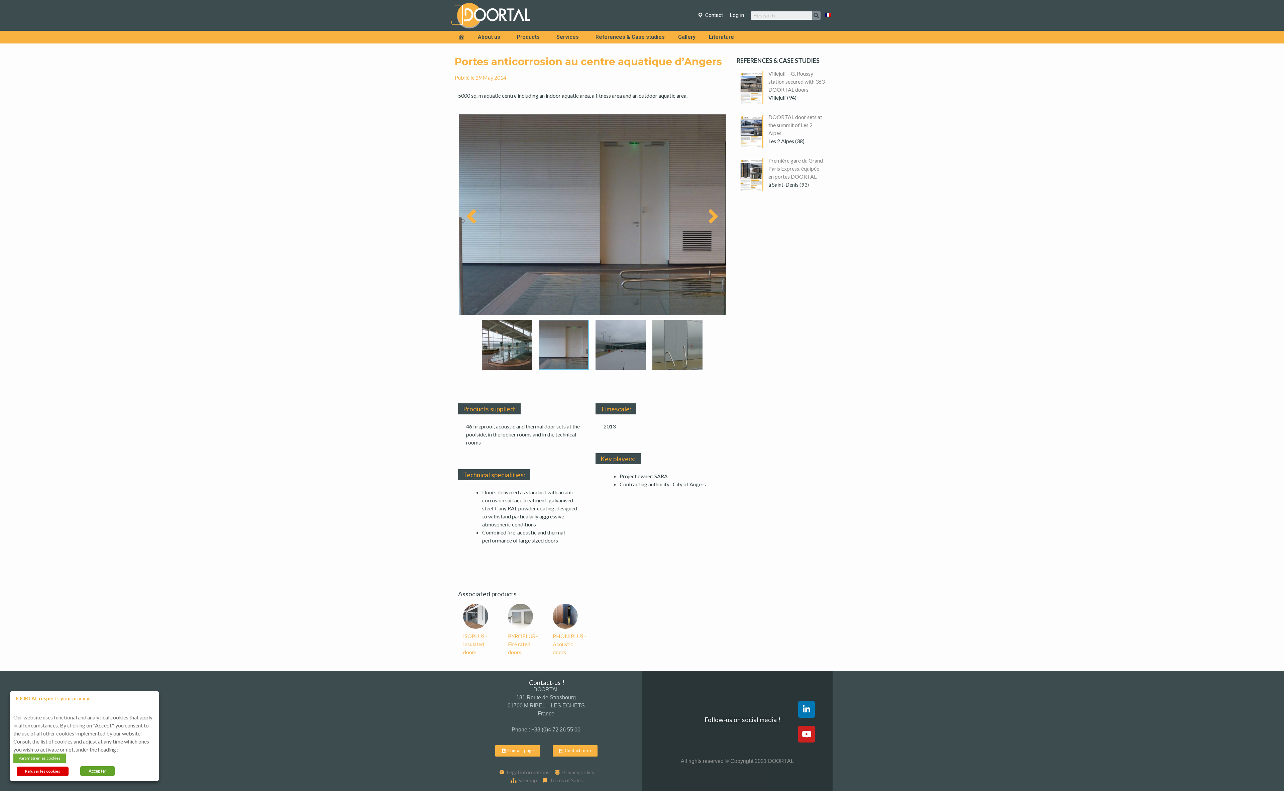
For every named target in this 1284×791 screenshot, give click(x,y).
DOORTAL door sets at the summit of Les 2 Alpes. (795, 125)
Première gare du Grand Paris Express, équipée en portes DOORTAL (795, 168)
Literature (721, 37)
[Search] (816, 15)
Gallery (687, 37)
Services (567, 37)
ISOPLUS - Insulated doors (475, 644)
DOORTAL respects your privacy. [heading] (51, 698)
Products (528, 37)
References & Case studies (630, 37)
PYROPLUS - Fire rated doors (523, 644)
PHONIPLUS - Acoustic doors (569, 644)
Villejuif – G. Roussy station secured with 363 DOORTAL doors (796, 81)
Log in (737, 15)
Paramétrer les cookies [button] (40, 758)
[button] (517, 751)
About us (489, 37)
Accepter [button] (97, 771)
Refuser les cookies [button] (42, 771)
